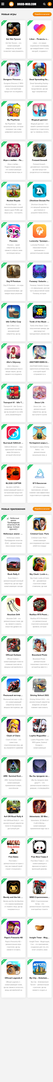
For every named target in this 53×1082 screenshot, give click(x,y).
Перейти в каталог (42, 14)
